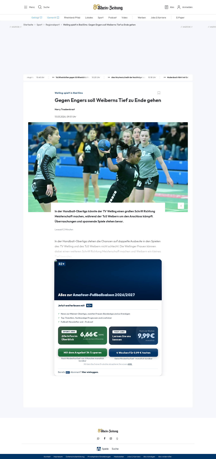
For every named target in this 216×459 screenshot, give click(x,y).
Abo (172, 7)
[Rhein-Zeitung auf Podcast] (117, 438)
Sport (39, 24)
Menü (31, 7)
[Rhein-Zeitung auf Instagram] (110, 438)
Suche (46, 7)
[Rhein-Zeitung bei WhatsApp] (98, 438)
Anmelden (187, 7)
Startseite (28, 24)
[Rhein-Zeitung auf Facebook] (104, 438)
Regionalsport (53, 24)
